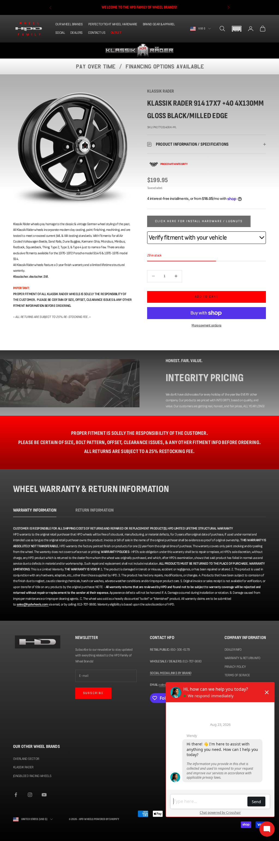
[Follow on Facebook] (16, 794)
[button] (236, 28)
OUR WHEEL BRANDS (69, 24)
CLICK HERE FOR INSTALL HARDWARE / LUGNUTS (199, 221)
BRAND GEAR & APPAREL (159, 24)
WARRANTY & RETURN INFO (242, 658)
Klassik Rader (160, 91)
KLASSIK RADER (23, 767)
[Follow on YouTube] (44, 794)
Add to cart (207, 297)
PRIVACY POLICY (235, 667)
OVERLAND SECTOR (26, 759)
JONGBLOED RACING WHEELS (32, 776)
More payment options (206, 325)
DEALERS (76, 32)
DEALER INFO (233, 649)
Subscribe (93, 693)
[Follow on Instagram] (30, 794)
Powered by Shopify (106, 819)
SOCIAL (60, 32)
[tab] (34, 511)
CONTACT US (96, 32)
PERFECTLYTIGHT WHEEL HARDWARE (112, 24)
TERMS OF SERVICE (237, 675)
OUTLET (116, 32)
